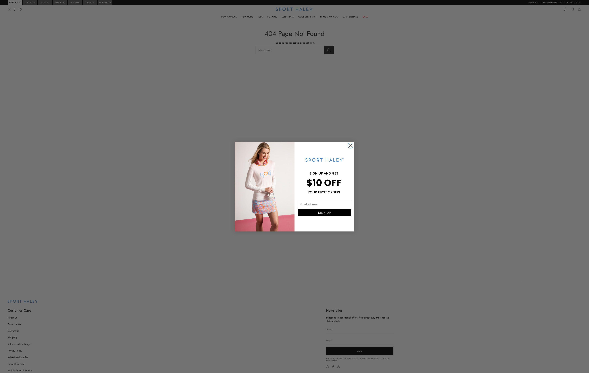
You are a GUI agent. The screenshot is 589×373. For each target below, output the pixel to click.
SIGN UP (324, 213)
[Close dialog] (350, 145)
